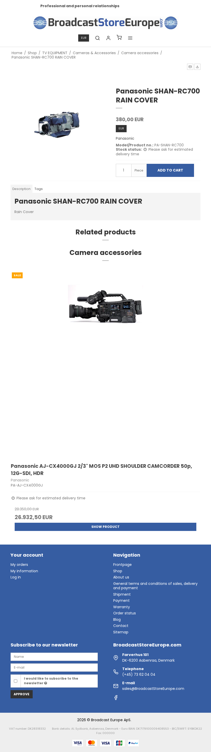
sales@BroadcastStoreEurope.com (153, 688)
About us (121, 577)
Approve (21, 694)
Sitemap (120, 632)
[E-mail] (54, 667)
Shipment (122, 594)
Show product (105, 527)
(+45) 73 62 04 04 (138, 674)
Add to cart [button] (170, 170)
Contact (120, 625)
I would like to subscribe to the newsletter (51, 680)
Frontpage (122, 564)
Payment (121, 600)
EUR (83, 38)
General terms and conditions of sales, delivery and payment (155, 586)
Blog (117, 619)
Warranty (121, 607)
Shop (117, 571)
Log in (16, 577)
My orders (19, 564)
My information (24, 571)
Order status (124, 613)
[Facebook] (115, 698)
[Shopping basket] (119, 38)
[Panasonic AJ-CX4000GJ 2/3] (105, 363)
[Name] (54, 656)
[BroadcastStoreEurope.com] (105, 22)
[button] (190, 67)
